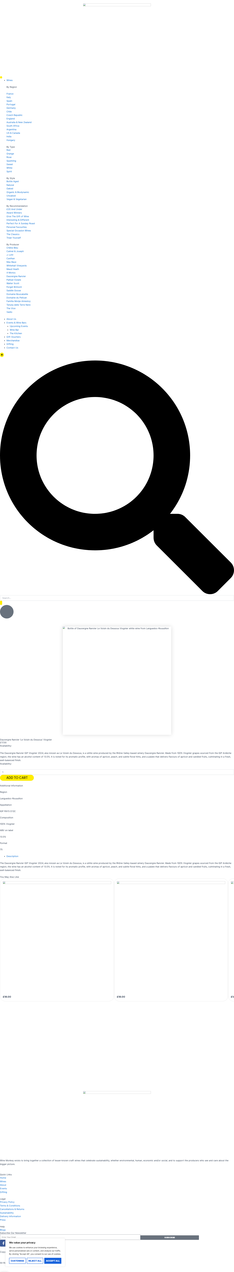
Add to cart (17, 777)
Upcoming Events (19, 326)
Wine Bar (14, 329)
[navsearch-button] (117, 593)
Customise (17, 1260)
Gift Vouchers (13, 336)
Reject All (35, 1260)
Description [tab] (12, 856)
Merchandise (13, 340)
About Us (11, 319)
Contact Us (12, 347)
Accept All (53, 1260)
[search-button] (1, 603)
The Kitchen (16, 333)
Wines (9, 80)
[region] (35, 1252)
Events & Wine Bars (16, 322)
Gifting (10, 344)
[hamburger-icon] (1, 77)
